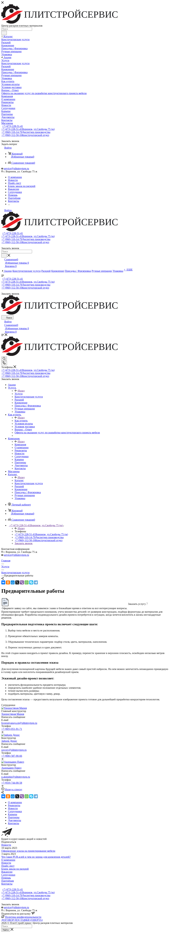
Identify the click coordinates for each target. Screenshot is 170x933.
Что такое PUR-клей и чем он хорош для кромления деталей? (36, 856)
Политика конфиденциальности (23, 917)
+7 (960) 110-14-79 (25, 132)
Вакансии (6, 871)
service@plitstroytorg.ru (16, 168)
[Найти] (4, 33)
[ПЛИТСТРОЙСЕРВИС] (67, 22)
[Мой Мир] (13, 582)
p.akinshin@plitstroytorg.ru (15, 776)
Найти (6, 930)
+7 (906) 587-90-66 (11, 755)
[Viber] (22, 582)
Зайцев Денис (9, 741)
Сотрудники (8, 874)
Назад (21, 390)
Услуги (19, 393)
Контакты (6, 883)
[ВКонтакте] (3, 582)
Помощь (6, 877)
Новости (6, 844)
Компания (20, 444)
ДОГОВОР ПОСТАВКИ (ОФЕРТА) (22, 920)
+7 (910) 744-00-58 (11, 782)
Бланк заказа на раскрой (15, 868)
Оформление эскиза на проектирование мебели (28, 850)
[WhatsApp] (27, 582)
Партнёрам (7, 880)
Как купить (21, 420)
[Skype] (31, 582)
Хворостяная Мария (12, 714)
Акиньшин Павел (11, 767)
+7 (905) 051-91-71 (11, 729)
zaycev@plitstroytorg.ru (14, 749)
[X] (17, 582)
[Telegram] (36, 582)
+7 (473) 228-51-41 (12, 126)
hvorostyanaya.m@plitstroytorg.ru (19, 723)
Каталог (19, 480)
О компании (8, 859)
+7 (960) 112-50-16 (25, 135)
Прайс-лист (7, 865)
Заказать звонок (24, 543)
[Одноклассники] (8, 582)
